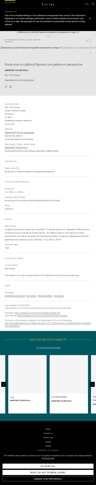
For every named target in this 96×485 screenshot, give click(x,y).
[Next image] (87, 52)
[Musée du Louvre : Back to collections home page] (48, 4)
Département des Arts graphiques (19, 132)
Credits (48, 446)
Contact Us (48, 433)
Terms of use (48, 438)
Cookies (48, 442)
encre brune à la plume (15, 296)
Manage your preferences (48, 479)
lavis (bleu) (59, 296)
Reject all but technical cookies (48, 472)
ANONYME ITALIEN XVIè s (16, 70)
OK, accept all (48, 466)
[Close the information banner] (89, 18)
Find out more (48, 458)
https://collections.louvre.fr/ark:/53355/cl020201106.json (42, 315)
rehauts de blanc (45, 296)
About (48, 429)
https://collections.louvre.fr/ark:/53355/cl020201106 (37, 313)
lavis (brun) (31, 296)
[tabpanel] (48, 384)
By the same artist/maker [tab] (48, 348)
